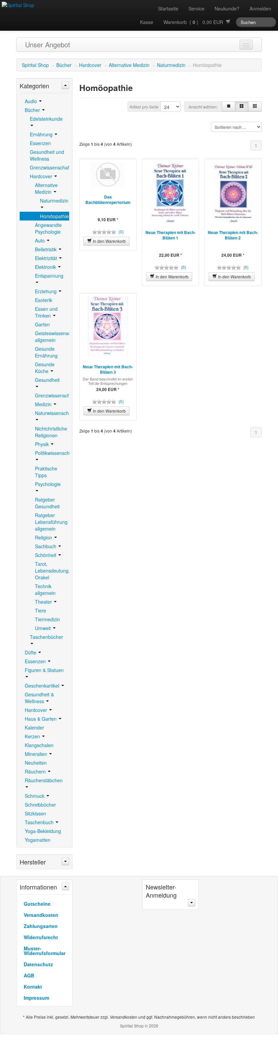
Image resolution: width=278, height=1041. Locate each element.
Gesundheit (47, 379)
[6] (255, 106)
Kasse (146, 22)
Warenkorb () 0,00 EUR (194, 22)
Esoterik (43, 300)
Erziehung (46, 291)
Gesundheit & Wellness (39, 697)
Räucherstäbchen (44, 780)
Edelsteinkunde (46, 118)
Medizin (44, 404)
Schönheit (46, 555)
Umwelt (43, 628)
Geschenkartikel (43, 685)
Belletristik (46, 249)
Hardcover (90, 65)
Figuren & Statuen (44, 670)
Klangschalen (39, 745)
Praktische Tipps (46, 472)
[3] (242, 106)
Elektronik (46, 266)
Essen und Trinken (46, 312)
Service (196, 8)
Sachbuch (46, 546)
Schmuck (35, 795)
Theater (44, 601)
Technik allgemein (45, 589)
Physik (42, 444)
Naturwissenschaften (52, 413)
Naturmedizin (171, 65)
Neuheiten (36, 762)
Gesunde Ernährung (46, 352)
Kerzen (33, 736)
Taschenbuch (40, 822)
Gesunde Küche (45, 367)
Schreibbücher (40, 804)
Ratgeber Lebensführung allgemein (51, 522)
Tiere (40, 610)
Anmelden (260, 8)
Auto (40, 240)
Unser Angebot (47, 44)
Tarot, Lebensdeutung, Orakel (52, 570)
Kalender (34, 727)
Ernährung (42, 134)
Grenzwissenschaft (49, 167)
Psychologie (48, 484)
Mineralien (36, 753)
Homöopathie (54, 216)
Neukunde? (227, 8)
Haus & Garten (41, 718)
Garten (42, 324)
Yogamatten (38, 839)
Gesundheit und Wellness (47, 155)
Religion (44, 537)
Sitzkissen (35, 813)
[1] (228, 106)
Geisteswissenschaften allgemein (52, 336)
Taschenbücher (46, 636)
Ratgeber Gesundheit (47, 503)
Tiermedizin (47, 619)
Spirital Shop (35, 65)
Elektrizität (46, 258)
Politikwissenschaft (52, 452)
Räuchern (36, 771)
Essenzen (40, 143)
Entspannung (49, 275)
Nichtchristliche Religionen (51, 432)
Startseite (168, 8)
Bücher (64, 65)
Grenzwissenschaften (52, 395)
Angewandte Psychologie (48, 228)
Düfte (31, 652)
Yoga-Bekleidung (43, 831)
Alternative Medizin (129, 65)
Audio (31, 101)
